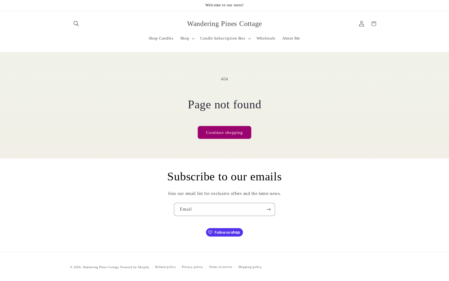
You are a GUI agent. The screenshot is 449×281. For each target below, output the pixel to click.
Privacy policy (192, 267)
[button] (76, 24)
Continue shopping (224, 132)
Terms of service (220, 267)
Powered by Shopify (134, 267)
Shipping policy (250, 267)
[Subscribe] (268, 209)
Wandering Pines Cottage (101, 267)
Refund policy (165, 267)
